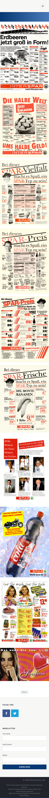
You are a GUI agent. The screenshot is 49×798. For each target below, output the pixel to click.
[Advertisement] (28, 16)
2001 (25, 618)
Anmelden (24, 767)
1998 (25, 548)
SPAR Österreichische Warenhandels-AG (29, 61)
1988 (25, 64)
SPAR (9, 61)
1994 (25, 476)
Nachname (7, 744)
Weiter (24, 692)
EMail (5, 755)
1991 (25, 132)
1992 (25, 405)
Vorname (6, 733)
